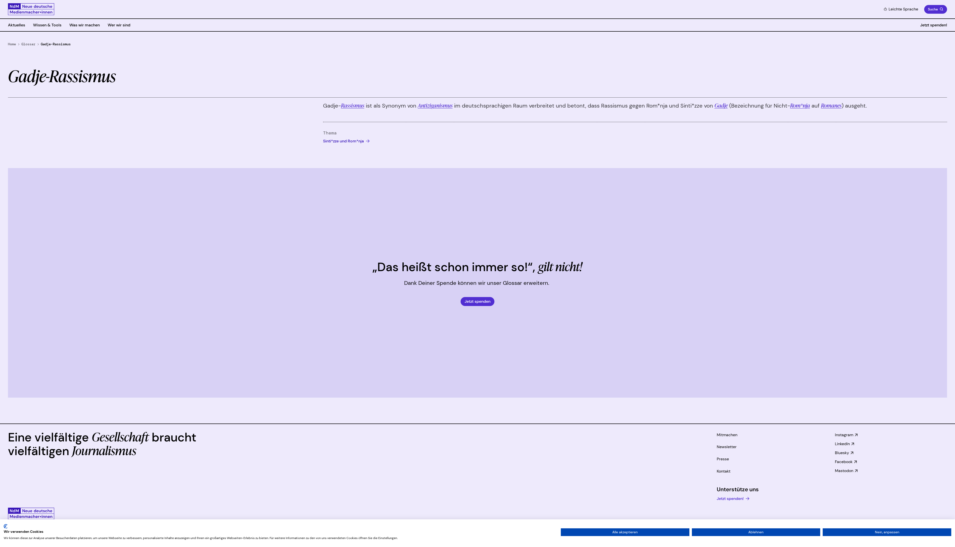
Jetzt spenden (477, 301)
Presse (723, 459)
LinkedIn (842, 443)
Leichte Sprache (903, 9)
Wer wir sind (119, 25)
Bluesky (842, 452)
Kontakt (723, 471)
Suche (933, 9)
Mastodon (844, 470)
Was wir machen (84, 25)
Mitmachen (727, 434)
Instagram (844, 434)
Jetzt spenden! (933, 25)
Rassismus (352, 105)
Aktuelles (16, 25)
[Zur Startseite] (31, 9)
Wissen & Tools (47, 25)
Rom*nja (800, 105)
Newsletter (727, 446)
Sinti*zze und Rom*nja (344, 141)
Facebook (844, 461)
